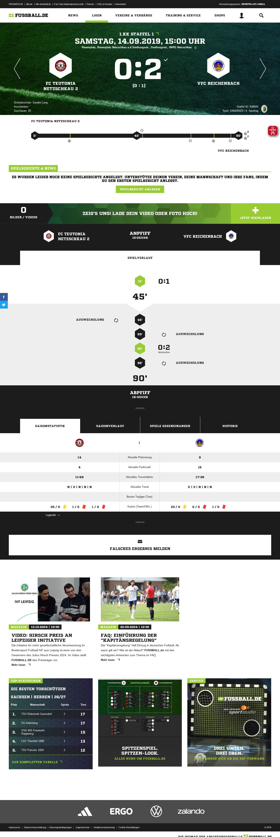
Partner (90, 4)
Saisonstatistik (50, 426)
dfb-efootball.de (43, 4)
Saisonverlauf (110, 426)
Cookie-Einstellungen (128, 827)
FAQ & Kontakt (104, 4)
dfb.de (29, 4)
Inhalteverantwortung (104, 827)
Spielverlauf (140, 257)
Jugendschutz (83, 827)
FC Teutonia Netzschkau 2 (60, 86)
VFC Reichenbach (218, 83)
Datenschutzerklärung (35, 827)
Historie (230, 426)
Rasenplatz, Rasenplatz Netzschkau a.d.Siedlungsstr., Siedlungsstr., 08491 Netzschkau (137, 47)
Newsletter (120, 4)
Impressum (14, 827)
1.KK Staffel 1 (136, 34)
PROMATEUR (16, 4)
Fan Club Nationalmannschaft (68, 4)
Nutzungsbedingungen (60, 827)
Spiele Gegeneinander (170, 426)
